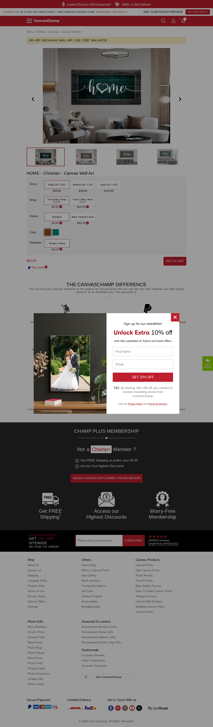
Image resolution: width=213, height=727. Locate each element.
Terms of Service (158, 403)
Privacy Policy (135, 403)
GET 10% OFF (143, 377)
